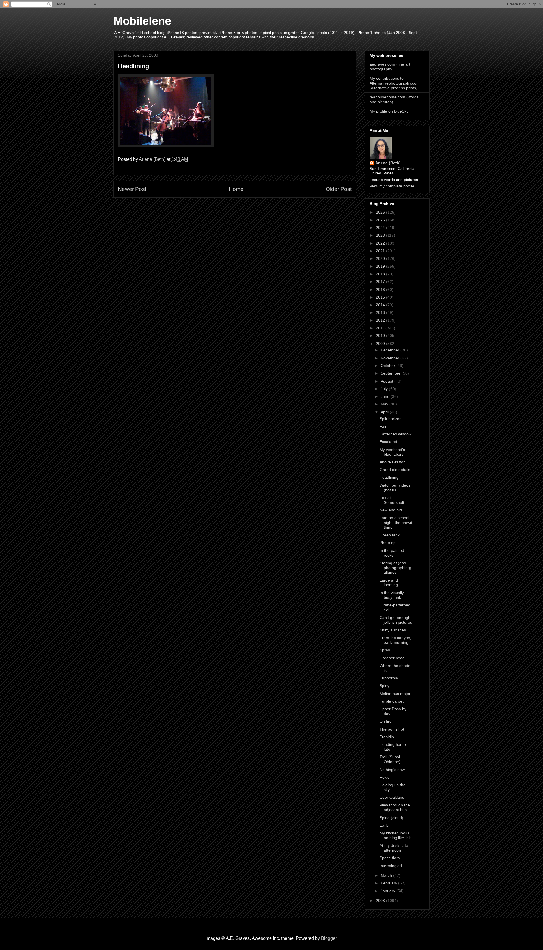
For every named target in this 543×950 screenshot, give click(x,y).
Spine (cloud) (391, 817)
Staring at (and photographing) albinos (395, 568)
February (389, 883)
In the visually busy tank (392, 595)
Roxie (385, 777)
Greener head (392, 658)
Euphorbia (389, 678)
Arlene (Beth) (388, 163)
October (388, 365)
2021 (381, 251)
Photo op (388, 542)
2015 (381, 297)
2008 (381, 900)
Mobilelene (142, 21)
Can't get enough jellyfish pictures (396, 620)
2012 (381, 320)
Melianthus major (395, 693)
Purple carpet (392, 701)
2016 (381, 289)
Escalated (388, 441)
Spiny (384, 685)
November (390, 358)
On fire (386, 721)
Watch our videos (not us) (395, 487)
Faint (384, 426)
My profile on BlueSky (389, 111)
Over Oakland (392, 797)
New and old (391, 510)
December (390, 350)
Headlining (389, 477)
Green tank (390, 535)
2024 (381, 227)
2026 (381, 212)
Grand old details (395, 469)
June (386, 396)
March (387, 875)
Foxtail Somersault (392, 500)
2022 (381, 243)
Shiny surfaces (393, 630)
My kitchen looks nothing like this (395, 835)
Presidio (387, 737)
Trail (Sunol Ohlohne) (390, 759)
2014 (381, 305)
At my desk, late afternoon (394, 847)
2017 (381, 281)
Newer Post (132, 189)
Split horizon (391, 418)
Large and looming (389, 582)
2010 (381, 335)
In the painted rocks (392, 553)
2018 (381, 274)
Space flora (390, 858)
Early (384, 825)
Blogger (329, 938)
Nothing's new (392, 769)
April (385, 412)
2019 (381, 266)
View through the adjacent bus (395, 807)
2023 (381, 235)
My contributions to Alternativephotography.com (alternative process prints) (395, 83)
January (388, 891)
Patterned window (395, 434)
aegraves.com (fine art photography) (390, 66)
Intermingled (391, 865)
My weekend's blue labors (392, 452)
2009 (381, 343)
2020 (381, 258)
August (387, 381)
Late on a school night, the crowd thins (396, 522)
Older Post (339, 189)
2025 (381, 220)
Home (236, 189)
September (391, 373)
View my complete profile (392, 186)
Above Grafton (393, 462)
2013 (381, 312)
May (385, 404)
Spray (385, 650)
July (385, 389)
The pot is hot (392, 729)
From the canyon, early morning (395, 640)
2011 (380, 328)
